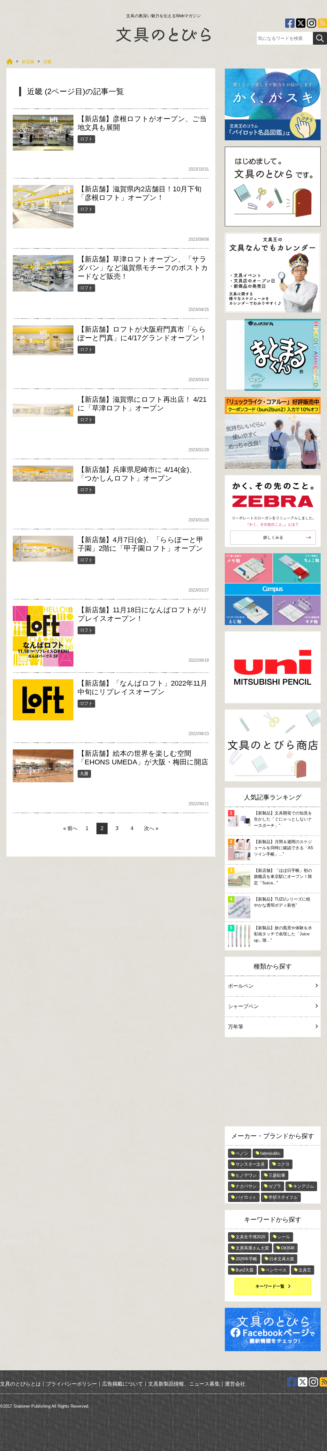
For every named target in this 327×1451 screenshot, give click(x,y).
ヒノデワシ (246, 1175)
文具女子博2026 (250, 1236)
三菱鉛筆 (277, 1175)
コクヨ (283, 1164)
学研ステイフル (283, 1197)
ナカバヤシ (246, 1186)
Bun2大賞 (245, 1270)
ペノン (242, 1153)
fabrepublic (270, 1153)
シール (284, 1236)
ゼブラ (275, 1186)
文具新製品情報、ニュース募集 (184, 1383)
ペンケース (276, 1270)
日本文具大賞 (281, 1258)
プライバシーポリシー (71, 1383)
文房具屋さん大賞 (252, 1248)
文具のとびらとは (20, 1383)
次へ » (151, 828)
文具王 (305, 1270)
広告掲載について (122, 1383)
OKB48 (287, 1248)
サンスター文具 (250, 1164)
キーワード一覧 (270, 1286)
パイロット (246, 1197)
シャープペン (243, 1006)
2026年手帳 (246, 1258)
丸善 (84, 773)
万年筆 (235, 1026)
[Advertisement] (273, 1083)
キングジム (303, 1186)
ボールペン (241, 986)
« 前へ (70, 828)
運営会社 (235, 1383)
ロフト (86, 138)
